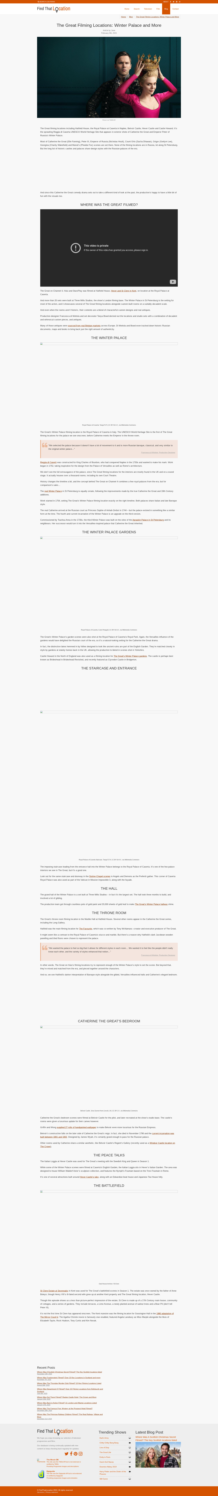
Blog (166, 9)
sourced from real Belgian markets (84, 325)
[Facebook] (170, 2)
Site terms (40, 1492)
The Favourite (85, 929)
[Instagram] (179, 2)
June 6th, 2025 (42, 1393)
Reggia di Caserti (48, 462)
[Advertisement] (109, 170)
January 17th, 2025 (43, 1405)
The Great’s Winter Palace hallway (151, 904)
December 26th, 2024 (44, 1410)
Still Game (104, 1479)
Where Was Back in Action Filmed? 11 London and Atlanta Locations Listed (67, 1403)
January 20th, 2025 (43, 1399)
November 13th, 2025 (44, 1374)
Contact (175, 9)
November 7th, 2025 (44, 1380)
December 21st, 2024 (44, 1419)
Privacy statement (52, 1492)
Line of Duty (104, 1448)
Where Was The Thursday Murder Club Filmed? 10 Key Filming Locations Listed (69, 1383)
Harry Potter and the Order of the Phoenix (113, 1473)
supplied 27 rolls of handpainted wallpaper (76, 1127)
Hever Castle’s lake (89, 1177)
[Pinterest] (176, 2)
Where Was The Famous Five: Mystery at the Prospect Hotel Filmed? (64, 1409)
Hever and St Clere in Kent (123, 291)
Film (158, 9)
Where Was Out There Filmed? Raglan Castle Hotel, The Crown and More (66, 1397)
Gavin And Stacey (107, 1462)
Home (127, 9)
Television (148, 9)
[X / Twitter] (66, 1453)
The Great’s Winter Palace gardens (130, 656)
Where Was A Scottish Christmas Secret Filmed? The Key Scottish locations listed (69, 1372)
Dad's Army (104, 1438)
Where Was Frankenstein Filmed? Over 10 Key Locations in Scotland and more (68, 1378)
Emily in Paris (105, 1457)
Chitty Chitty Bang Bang (109, 1443)
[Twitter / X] (173, 2)
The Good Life (105, 1452)
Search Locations (47, 2)
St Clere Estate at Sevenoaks (54, 1291)
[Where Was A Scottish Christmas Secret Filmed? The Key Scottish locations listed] (158, 1455)
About (165, 2)
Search (137, 9)
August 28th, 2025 (43, 1385)
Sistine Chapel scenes (99, 876)
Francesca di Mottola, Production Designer (158, 452)
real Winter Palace (53, 491)
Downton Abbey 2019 (108, 1467)
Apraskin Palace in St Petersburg (148, 520)
